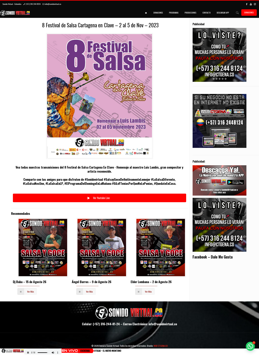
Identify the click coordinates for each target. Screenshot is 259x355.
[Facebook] (246, 4)
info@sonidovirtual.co (53, 4)
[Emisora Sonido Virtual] (15, 12)
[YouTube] (250, 4)
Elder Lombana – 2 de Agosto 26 (151, 281)
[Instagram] (254, 4)
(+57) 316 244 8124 (33, 4)
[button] (250, 346)
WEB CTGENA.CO (161, 345)
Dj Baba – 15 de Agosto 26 (29, 281)
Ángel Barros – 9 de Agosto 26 (91, 281)
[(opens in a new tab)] (101, 247)
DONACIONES (249, 12)
